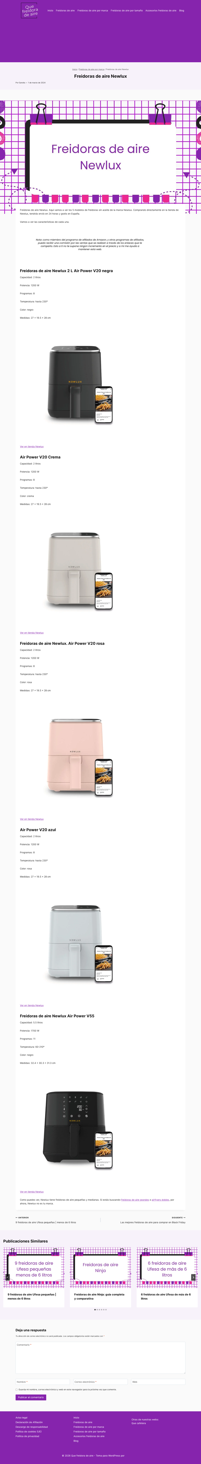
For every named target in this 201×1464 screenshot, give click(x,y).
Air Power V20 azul (38, 829)
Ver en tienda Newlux (32, 446)
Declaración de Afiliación (29, 1422)
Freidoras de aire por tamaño (127, 10)
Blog (181, 10)
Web (134, 1382)
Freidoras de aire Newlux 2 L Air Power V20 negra (66, 270)
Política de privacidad (27, 1436)
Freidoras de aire (65, 10)
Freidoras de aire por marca (93, 10)
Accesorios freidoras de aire (160, 10)
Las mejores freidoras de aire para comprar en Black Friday (152, 1220)
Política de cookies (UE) (29, 1431)
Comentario (24, 1344)
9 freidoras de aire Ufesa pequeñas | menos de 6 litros (46, 1220)
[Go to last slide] (7, 1277)
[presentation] (33, 1267)
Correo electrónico (86, 1382)
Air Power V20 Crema (40, 457)
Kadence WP (132, 1455)
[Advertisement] (100, 42)
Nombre (22, 1382)
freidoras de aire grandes (135, 1199)
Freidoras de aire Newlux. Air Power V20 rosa (62, 643)
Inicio (50, 10)
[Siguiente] (193, 1277)
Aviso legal (21, 1417)
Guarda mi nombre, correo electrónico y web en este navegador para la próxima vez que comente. (67, 1389)
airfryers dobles (160, 1199)
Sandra (22, 83)
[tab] (95, 1309)
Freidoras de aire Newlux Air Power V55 (57, 1016)
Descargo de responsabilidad (32, 1427)
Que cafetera (139, 1423)
